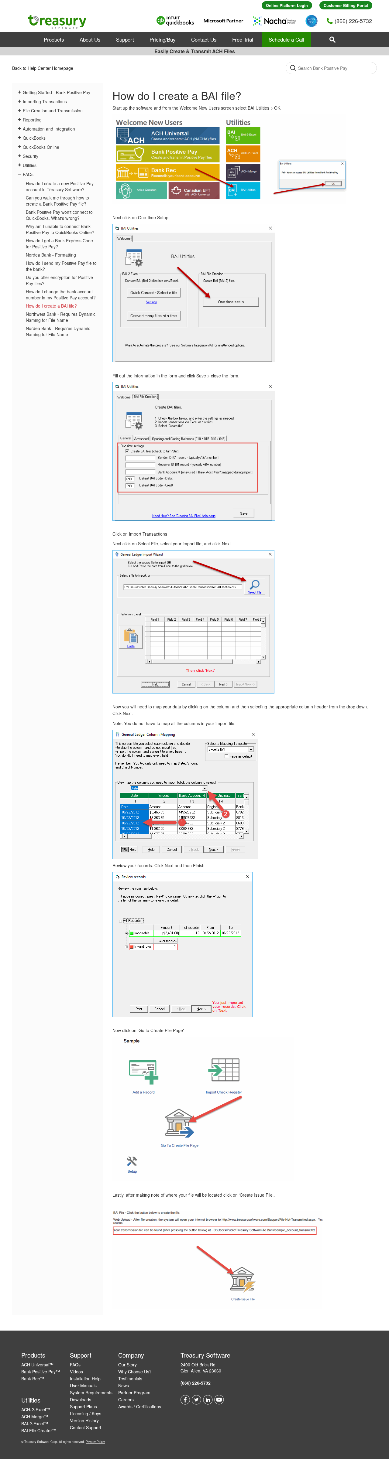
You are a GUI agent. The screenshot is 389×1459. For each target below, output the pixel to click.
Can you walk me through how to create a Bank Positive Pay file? (57, 201)
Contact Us (204, 39)
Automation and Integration (49, 129)
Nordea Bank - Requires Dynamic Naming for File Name (58, 331)
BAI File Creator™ (38, 1430)
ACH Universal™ (37, 1365)
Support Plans (83, 1406)
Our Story (127, 1365)
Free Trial (242, 39)
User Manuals (83, 1385)
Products (54, 39)
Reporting (32, 120)
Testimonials (130, 1378)
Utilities (29, 165)
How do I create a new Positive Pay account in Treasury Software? (60, 186)
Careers (126, 1399)
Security (30, 156)
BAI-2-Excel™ (34, 1423)
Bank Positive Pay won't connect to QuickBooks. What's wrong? (59, 215)
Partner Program (134, 1392)
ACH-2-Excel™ (35, 1409)
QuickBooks (34, 138)
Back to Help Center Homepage (42, 68)
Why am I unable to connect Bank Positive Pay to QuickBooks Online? (60, 229)
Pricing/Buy (163, 39)
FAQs (28, 174)
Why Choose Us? (135, 1372)
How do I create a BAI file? (51, 306)
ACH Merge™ (34, 1416)
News (123, 1385)
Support (125, 39)
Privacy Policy (95, 1442)
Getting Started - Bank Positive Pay (56, 92)
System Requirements (91, 1392)
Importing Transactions (45, 101)
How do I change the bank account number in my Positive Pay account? (61, 294)
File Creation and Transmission (53, 110)
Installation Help (85, 1378)
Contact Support (85, 1427)
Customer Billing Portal (346, 5)
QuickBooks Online (41, 147)
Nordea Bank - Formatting (51, 255)
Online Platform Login (287, 5)
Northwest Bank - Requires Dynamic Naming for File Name (60, 317)
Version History (84, 1420)
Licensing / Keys (85, 1413)
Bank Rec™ (32, 1378)
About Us (90, 39)
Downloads (80, 1399)
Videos (76, 1372)
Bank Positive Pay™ (40, 1372)
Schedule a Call (286, 39)
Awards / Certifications (139, 1406)
